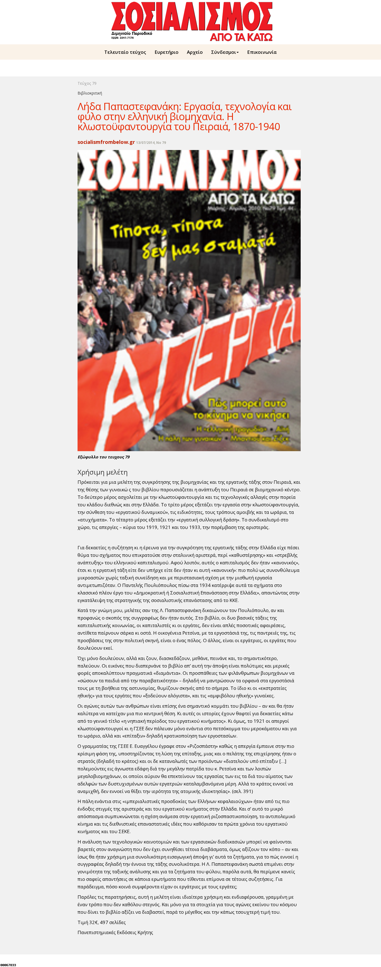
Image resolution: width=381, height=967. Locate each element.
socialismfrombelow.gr (106, 142)
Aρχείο (195, 52)
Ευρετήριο (167, 52)
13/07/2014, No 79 (151, 142)
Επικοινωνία (262, 52)
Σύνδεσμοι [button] (223, 52)
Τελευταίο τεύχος (125, 52)
